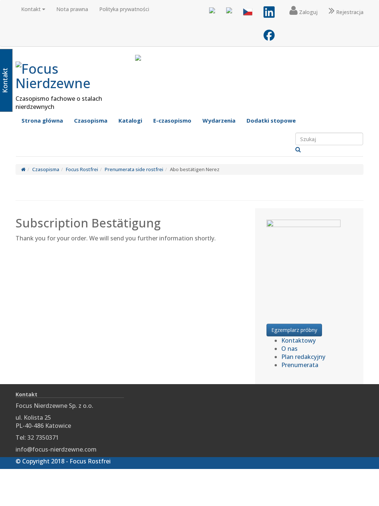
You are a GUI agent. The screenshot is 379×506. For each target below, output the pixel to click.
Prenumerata (299, 365)
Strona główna (42, 120)
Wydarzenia (218, 120)
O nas (289, 348)
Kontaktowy (298, 340)
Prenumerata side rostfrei (134, 169)
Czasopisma (90, 120)
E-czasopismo (172, 120)
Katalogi (130, 120)
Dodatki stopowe (271, 120)
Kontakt (31, 9)
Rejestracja (349, 12)
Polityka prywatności (124, 9)
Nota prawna (72, 9)
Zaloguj (308, 12)
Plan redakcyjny (303, 357)
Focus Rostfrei (82, 169)
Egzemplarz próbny (294, 329)
